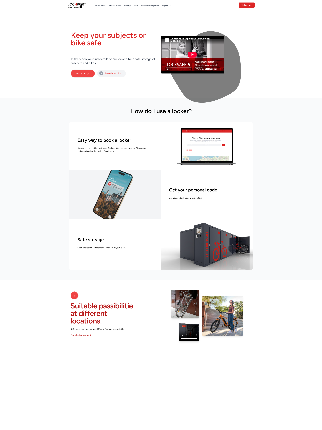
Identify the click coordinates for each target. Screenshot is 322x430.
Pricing (127, 5)
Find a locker (100, 5)
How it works (115, 5)
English (165, 5)
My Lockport (246, 5)
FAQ (136, 5)
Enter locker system (150, 5)
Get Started (83, 73)
